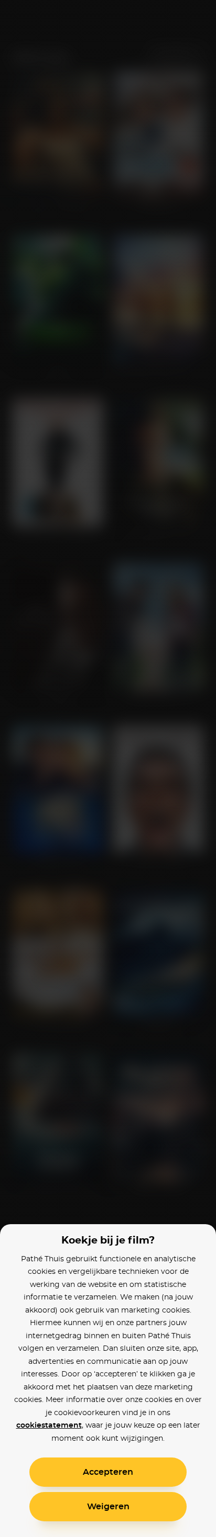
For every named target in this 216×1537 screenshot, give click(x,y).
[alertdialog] (108, 768)
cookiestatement (49, 1425)
